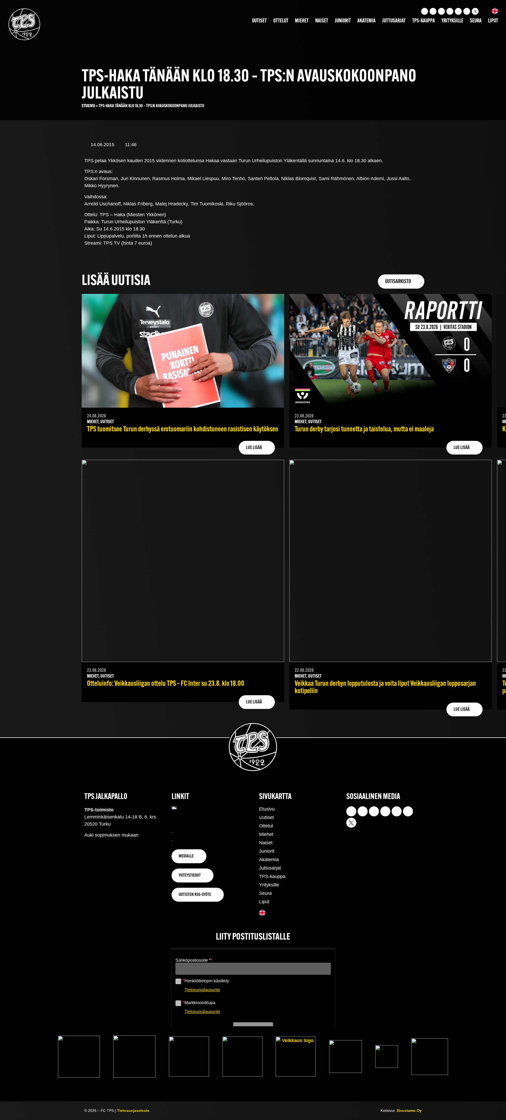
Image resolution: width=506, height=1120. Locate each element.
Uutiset (259, 21)
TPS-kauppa (423, 21)
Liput (493, 21)
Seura (475, 21)
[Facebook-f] (449, 11)
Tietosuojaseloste (133, 1110)
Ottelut (280, 21)
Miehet (302, 21)
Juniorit (343, 21)
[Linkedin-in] (458, 11)
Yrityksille (452, 21)
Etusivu (88, 106)
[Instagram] (424, 11)
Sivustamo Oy (409, 1110)
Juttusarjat (394, 21)
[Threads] (466, 11)
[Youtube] (433, 11)
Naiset (321, 21)
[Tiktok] (441, 11)
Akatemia (366, 21)
